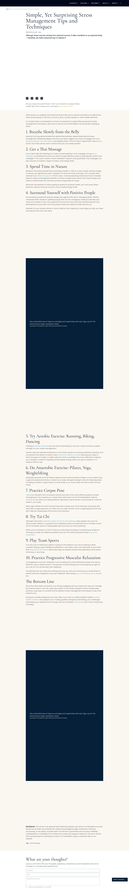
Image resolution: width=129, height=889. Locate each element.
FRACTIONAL (83, 3)
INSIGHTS (114, 3)
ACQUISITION (72, 3)
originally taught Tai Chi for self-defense (59, 521)
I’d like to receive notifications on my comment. (39, 887)
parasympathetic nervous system (39, 141)
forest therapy (43, 176)
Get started (78, 602)
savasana (30, 500)
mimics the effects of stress (69, 455)
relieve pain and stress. (39, 550)
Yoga (28, 495)
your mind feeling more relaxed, (89, 573)
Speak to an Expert (119, 879)
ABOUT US (105, 3)
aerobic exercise (41, 446)
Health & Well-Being (35, 843)
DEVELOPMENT (94, 3)
